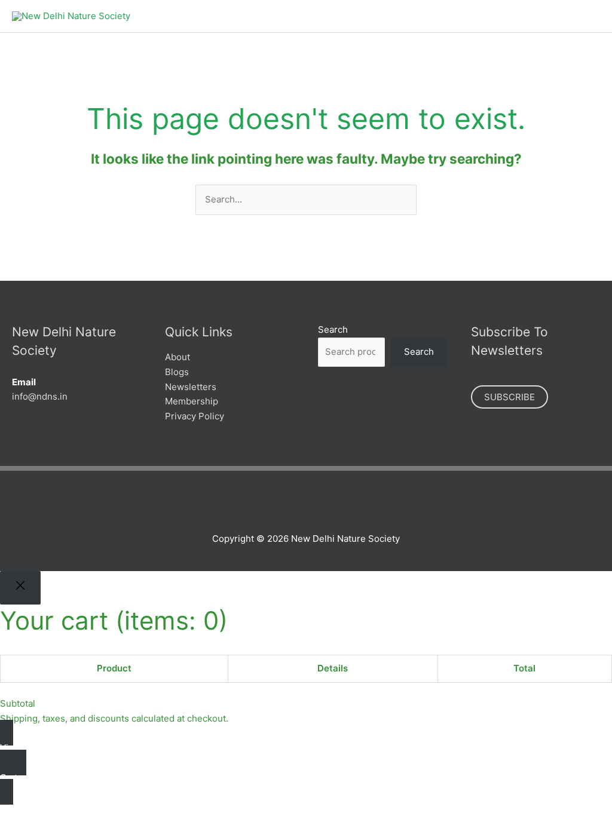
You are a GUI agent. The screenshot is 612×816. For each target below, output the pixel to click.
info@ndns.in (40, 396)
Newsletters (190, 386)
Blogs (177, 372)
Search (333, 329)
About (177, 357)
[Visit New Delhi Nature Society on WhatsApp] (333, 506)
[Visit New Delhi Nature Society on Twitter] (292, 506)
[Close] (20, 588)
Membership (191, 401)
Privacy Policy (194, 416)
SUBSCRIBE (509, 397)
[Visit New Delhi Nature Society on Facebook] (272, 506)
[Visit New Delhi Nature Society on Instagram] (313, 506)
